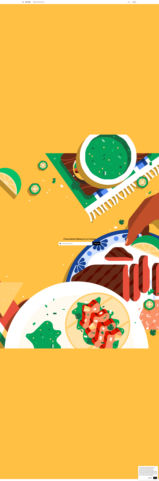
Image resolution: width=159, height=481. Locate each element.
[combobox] (76, 243)
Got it (155, 477)
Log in (129, 1)
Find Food (96, 243)
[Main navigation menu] (22, 1)
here (152, 475)
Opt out (150, 477)
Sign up (134, 1)
